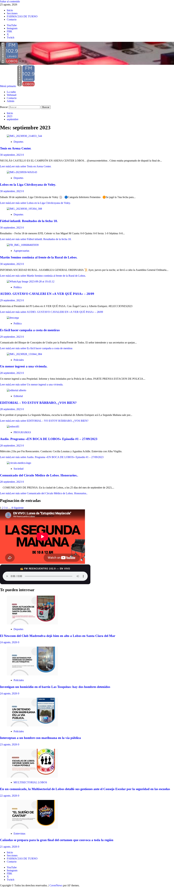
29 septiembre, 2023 (11, 300)
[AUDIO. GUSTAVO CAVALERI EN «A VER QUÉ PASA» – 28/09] (30, 281)
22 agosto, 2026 (9, 795)
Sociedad (18, 468)
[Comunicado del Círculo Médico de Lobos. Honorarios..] (19, 462)
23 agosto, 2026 (9, 744)
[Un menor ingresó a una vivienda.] (24, 354)
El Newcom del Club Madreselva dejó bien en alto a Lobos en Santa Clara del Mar (57, 636)
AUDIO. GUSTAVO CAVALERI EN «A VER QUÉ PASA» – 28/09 (47, 293)
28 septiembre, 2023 (11, 372)
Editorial (18, 396)
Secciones (12, 13)
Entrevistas (19, 833)
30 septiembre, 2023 (11, 154)
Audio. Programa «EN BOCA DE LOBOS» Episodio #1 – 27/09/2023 (48, 439)
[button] (8, 86)
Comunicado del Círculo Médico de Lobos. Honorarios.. (39, 475)
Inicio (10, 10)
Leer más (25, 166)
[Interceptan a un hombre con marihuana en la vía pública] (32, 725)
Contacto (11, 19)
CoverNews (55, 885)
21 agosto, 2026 (9, 846)
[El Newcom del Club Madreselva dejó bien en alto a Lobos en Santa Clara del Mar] (32, 623)
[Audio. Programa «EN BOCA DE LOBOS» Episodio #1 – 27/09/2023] (13, 426)
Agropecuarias (21, 250)
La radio (11, 91)
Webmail (11, 95)
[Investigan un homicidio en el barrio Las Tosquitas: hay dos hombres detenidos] (32, 674)
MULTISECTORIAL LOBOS (30, 782)
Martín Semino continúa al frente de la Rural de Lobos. (38, 257)
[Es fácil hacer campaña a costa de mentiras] (13, 317)
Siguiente (19, 507)
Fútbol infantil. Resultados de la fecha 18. (29, 221)
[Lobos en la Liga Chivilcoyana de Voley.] (22, 172)
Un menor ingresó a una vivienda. (23, 366)
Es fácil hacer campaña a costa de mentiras (30, 330)
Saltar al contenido (10, 1)
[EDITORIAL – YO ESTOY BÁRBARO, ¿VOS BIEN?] (16, 390)
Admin (10, 101)
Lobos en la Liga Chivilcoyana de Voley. (28, 184)
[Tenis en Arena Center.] (24, 135)
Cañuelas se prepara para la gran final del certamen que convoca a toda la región (56, 840)
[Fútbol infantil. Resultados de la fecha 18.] (24, 208)
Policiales (19, 359)
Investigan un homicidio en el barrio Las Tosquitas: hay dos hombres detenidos (55, 687)
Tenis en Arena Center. (15, 148)
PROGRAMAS (22, 432)
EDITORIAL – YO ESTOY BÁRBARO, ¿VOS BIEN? (38, 402)
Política (18, 287)
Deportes (18, 141)
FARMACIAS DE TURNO (22, 16)
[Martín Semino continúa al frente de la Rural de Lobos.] (23, 244)
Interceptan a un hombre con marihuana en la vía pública (40, 738)
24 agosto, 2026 (9, 642)
